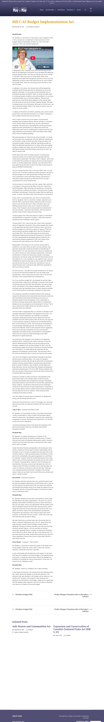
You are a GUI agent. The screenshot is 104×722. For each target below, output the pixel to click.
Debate (31, 26)
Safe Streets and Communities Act (31, 626)
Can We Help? (50, 9)
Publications (61, 9)
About (41, 9)
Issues (79, 9)
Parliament (70, 9)
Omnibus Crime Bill (23, 632)
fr (91, 11)
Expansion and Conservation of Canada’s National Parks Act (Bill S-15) (72, 629)
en (91, 8)
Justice (16, 632)
